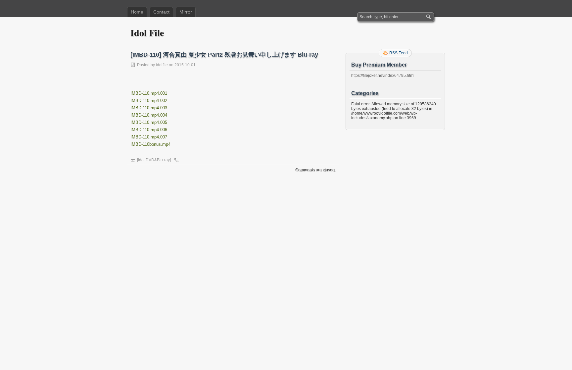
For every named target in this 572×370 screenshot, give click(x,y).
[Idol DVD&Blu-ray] (154, 160)
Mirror (185, 12)
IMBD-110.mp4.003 (148, 107)
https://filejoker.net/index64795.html (382, 75)
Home (137, 12)
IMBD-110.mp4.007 (148, 136)
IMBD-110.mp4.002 (148, 100)
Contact (161, 12)
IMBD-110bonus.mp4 (150, 144)
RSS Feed (398, 53)
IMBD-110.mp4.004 (148, 115)
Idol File (147, 32)
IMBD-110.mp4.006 (148, 129)
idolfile (162, 65)
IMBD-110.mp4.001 (148, 93)
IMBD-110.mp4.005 (148, 122)
